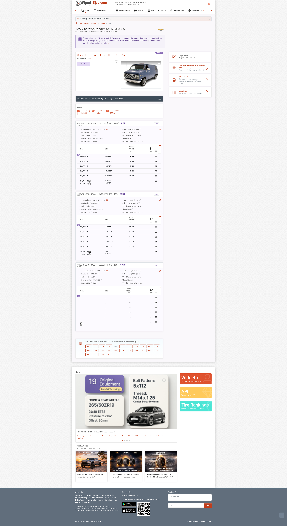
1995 (95, 346)
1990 (129, 346)
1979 (129, 350)
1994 (102, 346)
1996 (88, 346)
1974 (88, 354)
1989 (136, 346)
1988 (143, 346)
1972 (102, 354)
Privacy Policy (206, 521)
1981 (115, 350)
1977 (143, 350)
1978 (136, 350)
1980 (122, 350)
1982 (109, 350)
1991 (122, 346)
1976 (149, 350)
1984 (95, 350)
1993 (109, 346)
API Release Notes (193, 521)
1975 (156, 350)
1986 (156, 346)
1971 (109, 354)
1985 (88, 350)
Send (208, 505)
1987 (149, 346)
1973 (95, 354)
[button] (143, 18)
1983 (102, 350)
